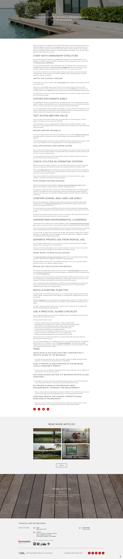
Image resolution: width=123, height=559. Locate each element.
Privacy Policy (79, 553)
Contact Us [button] (61, 503)
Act (77, 105)
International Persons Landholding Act (44, 62)
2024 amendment (62, 82)
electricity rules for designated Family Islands (70, 185)
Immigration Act (42, 300)
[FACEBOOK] (89, 553)
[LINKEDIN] (96, 553)
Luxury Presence (48, 553)
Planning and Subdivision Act (53, 203)
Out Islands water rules (44, 169)
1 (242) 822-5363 (86, 529)
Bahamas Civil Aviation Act (82, 134)
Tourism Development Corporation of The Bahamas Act (49, 257)
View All (61, 465)
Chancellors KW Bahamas (64, 343)
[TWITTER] (103, 553)
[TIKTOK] (99, 553)
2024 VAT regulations (74, 270)
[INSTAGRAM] (92, 553)
